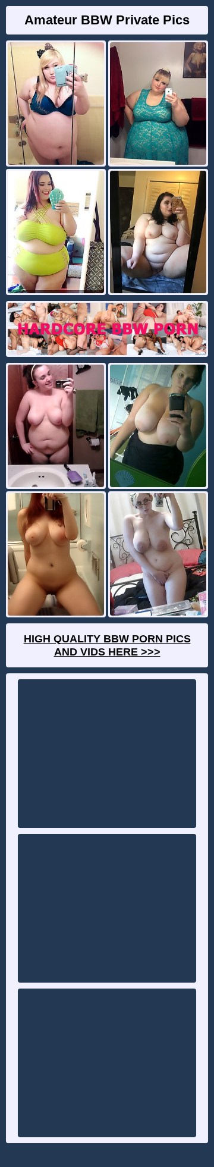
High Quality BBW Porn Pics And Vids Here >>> (107, 645)
